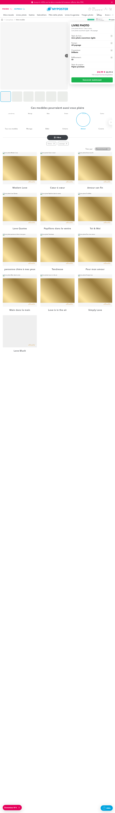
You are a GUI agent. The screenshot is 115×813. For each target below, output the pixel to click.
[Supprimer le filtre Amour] (54, 143)
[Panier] (111, 9)
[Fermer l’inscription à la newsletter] (19, 807)
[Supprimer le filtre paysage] (66, 143)
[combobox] (103, 149)
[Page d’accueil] (2, 20)
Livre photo (9, 20)
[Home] (57, 9)
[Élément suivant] (111, 14)
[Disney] (99, 14)
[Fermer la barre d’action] (112, 2)
